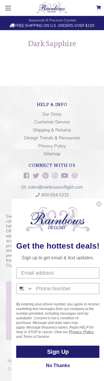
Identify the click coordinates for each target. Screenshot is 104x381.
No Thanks (58, 365)
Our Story (52, 114)
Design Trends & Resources (52, 138)
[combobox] (24, 288)
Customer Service (52, 122)
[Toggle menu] (8, 8)
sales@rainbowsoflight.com (55, 187)
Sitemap (52, 153)
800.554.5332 (55, 195)
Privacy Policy (52, 146)
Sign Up (58, 352)
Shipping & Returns (52, 130)
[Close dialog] (99, 204)
